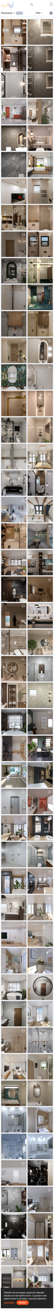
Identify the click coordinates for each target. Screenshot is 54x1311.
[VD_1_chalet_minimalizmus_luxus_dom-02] (13, 775)
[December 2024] (40, 1013)
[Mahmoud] (13, 217)
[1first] (40, 695)
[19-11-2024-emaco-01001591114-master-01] (13, 1226)
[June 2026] (40, 164)
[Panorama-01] (40, 536)
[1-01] (13, 85)
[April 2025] (40, 907)
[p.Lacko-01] (13, 509)
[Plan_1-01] (40, 1066)
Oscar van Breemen (44, 731)
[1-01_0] (40, 430)
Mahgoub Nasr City (44, 42)
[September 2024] (13, 1066)
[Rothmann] (40, 1120)
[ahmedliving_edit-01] (40, 32)
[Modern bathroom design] (40, 642)
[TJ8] (13, 1120)
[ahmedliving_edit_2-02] (40, 85)
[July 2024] (13, 1252)
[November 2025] (40, 615)
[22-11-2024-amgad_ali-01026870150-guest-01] (40, 1173)
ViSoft (11, 121)
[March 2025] (13, 934)
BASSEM (39, 997)
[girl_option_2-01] (40, 138)
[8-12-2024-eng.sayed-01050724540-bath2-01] (40, 1040)
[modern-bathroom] (40, 244)
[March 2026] (13, 456)
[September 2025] (13, 801)
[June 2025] (13, 881)
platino (12, 1023)
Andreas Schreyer (43, 1076)
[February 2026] (40, 456)
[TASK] (13, 589)
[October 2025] (13, 748)
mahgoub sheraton (17, 42)
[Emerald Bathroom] (13, 270)
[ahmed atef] (13, 403)
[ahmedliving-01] (13, 138)
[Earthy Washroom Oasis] (13, 668)
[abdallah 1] (40, 297)
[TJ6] (13, 1146)
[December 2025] (13, 562)
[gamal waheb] (13, 483)
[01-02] (40, 403)
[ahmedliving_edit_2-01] (40, 58)
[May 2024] (13, 1279)
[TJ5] (40, 1146)
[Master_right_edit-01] (13, 58)
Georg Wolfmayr (42, 546)
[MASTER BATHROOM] (13, 32)
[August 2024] (13, 1173)
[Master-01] (40, 217)
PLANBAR (13, 970)
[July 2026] (13, 111)
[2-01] (13, 244)
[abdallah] (13, 323)
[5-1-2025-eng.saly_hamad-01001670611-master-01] (40, 987)
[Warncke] (40, 960)
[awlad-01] (40, 483)
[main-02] (13, 350)
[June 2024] (40, 1252)
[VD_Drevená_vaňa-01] (13, 854)
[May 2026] (13, 191)
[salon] (40, 562)
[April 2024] (40, 1279)
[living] (40, 589)
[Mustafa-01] (13, 164)
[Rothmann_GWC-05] (13, 960)
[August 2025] (13, 828)
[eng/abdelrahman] (40, 191)
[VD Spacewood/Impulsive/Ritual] (40, 775)
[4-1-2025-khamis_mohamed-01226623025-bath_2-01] (13, 1013)
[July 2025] (40, 828)
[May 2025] (40, 881)
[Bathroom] (13, 615)
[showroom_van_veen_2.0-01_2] (13, 907)
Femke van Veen (16, 917)
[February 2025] (40, 934)
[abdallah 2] (13, 297)
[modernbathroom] (13, 642)
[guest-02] (40, 350)
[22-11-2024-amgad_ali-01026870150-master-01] (13, 1199)
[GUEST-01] (40, 111)
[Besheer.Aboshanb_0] (13, 695)
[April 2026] (13, 377)
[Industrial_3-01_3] (40, 748)
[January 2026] (40, 509)
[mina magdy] (40, 323)
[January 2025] (13, 987)
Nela (11, 519)
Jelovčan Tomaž (16, 1129)
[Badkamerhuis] (40, 721)
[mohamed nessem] (13, 536)
